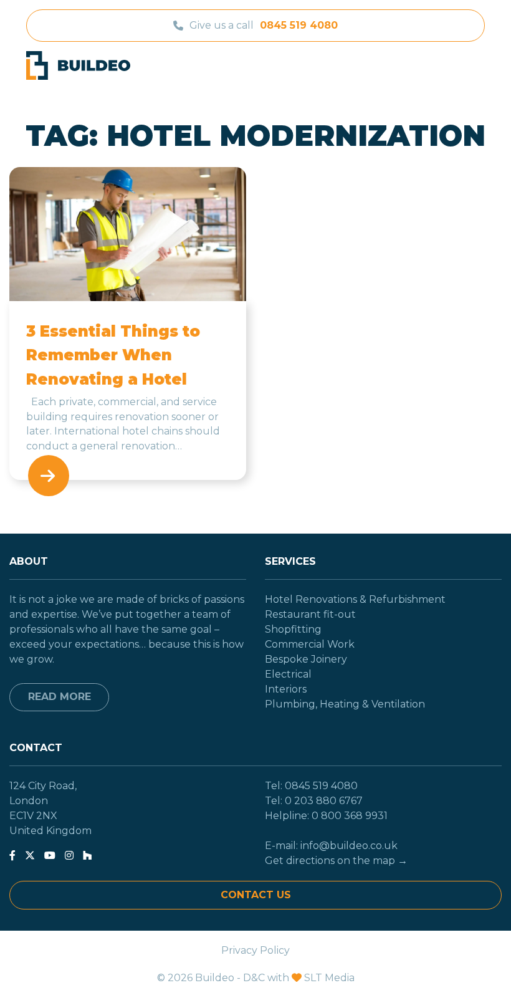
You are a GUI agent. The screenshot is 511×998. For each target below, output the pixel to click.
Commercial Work (310, 644)
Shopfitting (293, 629)
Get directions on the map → (336, 860)
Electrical (288, 674)
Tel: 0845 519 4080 (311, 786)
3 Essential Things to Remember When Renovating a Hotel (113, 355)
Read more (59, 697)
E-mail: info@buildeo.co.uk (331, 846)
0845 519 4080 (299, 25)
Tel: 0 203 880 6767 (314, 801)
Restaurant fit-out (310, 614)
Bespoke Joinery (306, 659)
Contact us (256, 895)
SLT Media (329, 978)
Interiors (286, 689)
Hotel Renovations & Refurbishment (355, 599)
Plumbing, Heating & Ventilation (345, 704)
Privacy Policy (255, 950)
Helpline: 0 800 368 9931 (326, 816)
